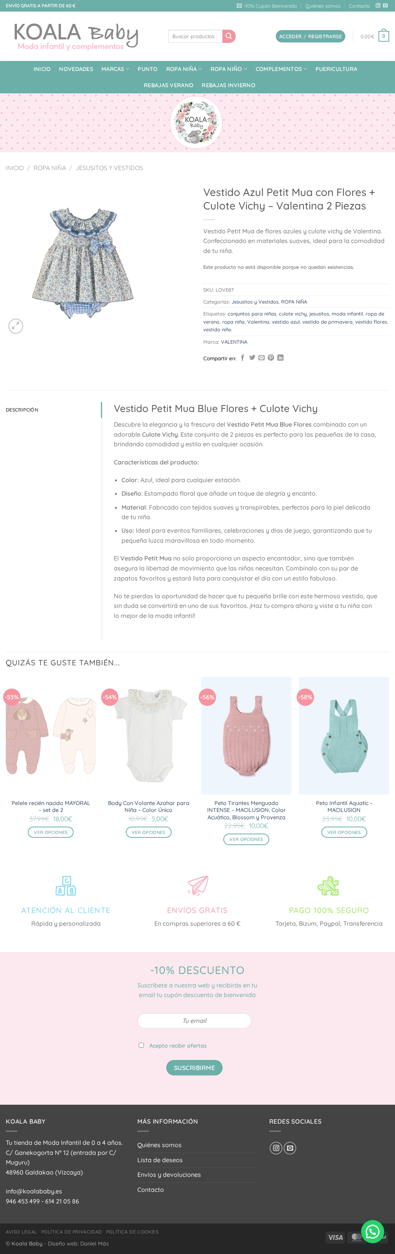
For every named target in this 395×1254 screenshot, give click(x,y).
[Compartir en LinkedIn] (280, 357)
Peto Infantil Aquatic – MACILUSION (344, 807)
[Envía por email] (261, 357)
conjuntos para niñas (252, 314)
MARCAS (112, 69)
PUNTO (147, 69)
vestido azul (286, 322)
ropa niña (233, 322)
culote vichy (293, 314)
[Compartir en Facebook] (243, 357)
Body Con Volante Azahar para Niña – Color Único (148, 807)
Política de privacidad (71, 1232)
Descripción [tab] (22, 410)
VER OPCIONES (51, 832)
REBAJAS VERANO (168, 85)
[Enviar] (229, 36)
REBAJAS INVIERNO (228, 85)
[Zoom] (16, 326)
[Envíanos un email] (385, 5)
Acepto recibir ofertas (178, 1045)
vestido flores (371, 322)
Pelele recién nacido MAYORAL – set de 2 (51, 807)
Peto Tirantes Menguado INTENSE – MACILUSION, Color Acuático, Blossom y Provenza (246, 810)
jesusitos (319, 314)
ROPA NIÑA (181, 69)
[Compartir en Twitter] (252, 357)
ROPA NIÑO (226, 69)
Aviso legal (21, 1232)
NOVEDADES (76, 69)
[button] (372, 1231)
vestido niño (217, 329)
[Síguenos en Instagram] (378, 5)
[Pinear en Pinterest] (271, 357)
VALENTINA (234, 342)
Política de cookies (132, 1232)
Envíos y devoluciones (169, 1174)
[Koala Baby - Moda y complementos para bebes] (81, 36)
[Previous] (6, 767)
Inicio (42, 69)
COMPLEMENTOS (279, 69)
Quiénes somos (323, 6)
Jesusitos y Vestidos (109, 168)
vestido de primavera (327, 322)
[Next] (389, 767)
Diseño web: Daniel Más (78, 1243)
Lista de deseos (160, 1160)
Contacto (359, 6)
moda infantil (347, 314)
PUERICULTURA (336, 69)
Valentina (258, 322)
